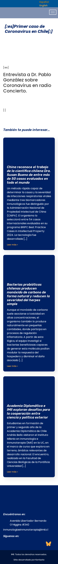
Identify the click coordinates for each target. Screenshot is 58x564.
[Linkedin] (23, 544)
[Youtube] (40, 544)
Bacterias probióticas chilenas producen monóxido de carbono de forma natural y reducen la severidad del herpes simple (28, 294)
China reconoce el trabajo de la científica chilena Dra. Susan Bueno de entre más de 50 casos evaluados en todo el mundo (29, 174)
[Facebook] (6, 544)
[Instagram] (15, 544)
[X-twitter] (32, 544)
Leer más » (12, 245)
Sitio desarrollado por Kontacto (29, 560)
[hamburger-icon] (52, 12)
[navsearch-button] (33, 3)
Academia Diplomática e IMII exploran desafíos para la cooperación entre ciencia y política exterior (28, 411)
